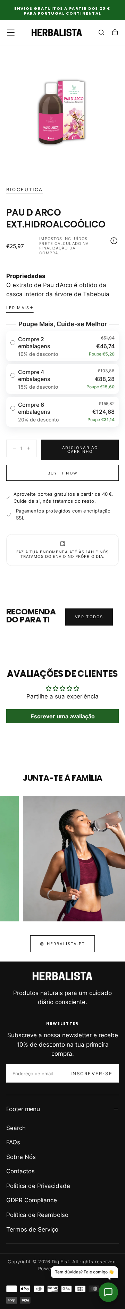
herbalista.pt (66, 943)
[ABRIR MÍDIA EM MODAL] (114, 165)
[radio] (62, 346)
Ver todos (89, 616)
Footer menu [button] (23, 1109)
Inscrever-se (91, 1073)
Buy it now (62, 473)
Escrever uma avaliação (63, 716)
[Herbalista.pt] (62, 976)
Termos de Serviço (32, 1229)
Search (16, 1127)
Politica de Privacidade (38, 1185)
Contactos (20, 1171)
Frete (46, 243)
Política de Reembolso (37, 1214)
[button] (10, 32)
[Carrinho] (115, 33)
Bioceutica (24, 189)
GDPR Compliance (31, 1200)
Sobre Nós (21, 1156)
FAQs (13, 1142)
